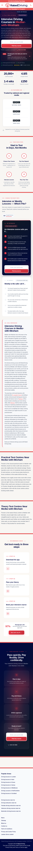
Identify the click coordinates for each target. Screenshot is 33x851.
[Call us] (30, 5)
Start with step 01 (15, 632)
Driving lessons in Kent (7, 779)
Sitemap (3, 820)
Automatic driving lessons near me (11, 811)
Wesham (12, 402)
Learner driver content (7, 834)
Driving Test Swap (20, 1)
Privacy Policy (9, 847)
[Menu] (2, 5)
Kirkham (21, 399)
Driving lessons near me (8, 800)
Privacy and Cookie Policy (8, 831)
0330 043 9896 (22, 49)
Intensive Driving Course (10, 11)
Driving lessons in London (8, 776)
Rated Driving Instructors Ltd (8, 841)
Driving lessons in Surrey (8, 785)
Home (2, 11)
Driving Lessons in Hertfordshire (10, 790)
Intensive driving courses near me (10, 808)
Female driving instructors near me (11, 805)
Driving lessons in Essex (8, 782)
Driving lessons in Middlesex (9, 788)
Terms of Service (19, 847)
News (2, 817)
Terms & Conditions (6, 829)
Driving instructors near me (8, 803)
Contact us (4, 826)
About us (3, 823)
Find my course (16, 45)
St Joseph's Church (17, 395)
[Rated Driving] (16, 5)
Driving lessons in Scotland (8, 793)
